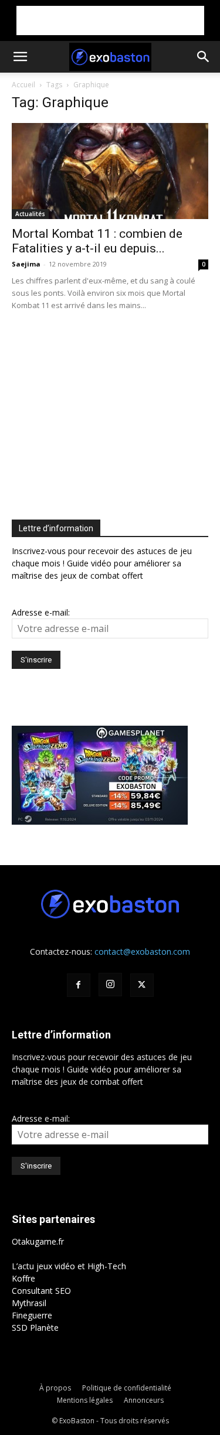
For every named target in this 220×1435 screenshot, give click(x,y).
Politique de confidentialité (126, 1388)
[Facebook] (78, 985)
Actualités (30, 214)
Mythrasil (29, 1302)
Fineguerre (32, 1315)
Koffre (23, 1278)
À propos (55, 1388)
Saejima (26, 263)
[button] (20, 57)
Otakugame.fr (38, 1241)
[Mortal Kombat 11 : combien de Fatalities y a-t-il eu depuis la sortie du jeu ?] (110, 171)
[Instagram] (110, 984)
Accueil (23, 85)
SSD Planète (35, 1327)
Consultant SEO (41, 1290)
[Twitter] (142, 985)
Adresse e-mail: (41, 612)
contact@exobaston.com (142, 951)
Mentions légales (85, 1400)
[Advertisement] (110, 20)
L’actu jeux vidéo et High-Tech (69, 1266)
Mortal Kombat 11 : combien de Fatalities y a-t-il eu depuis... (97, 241)
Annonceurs (144, 1400)
